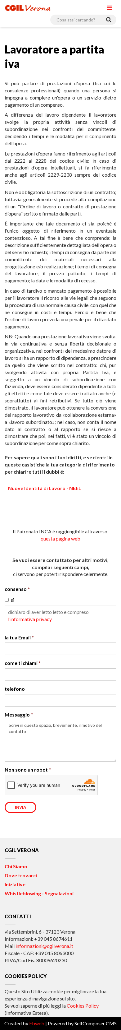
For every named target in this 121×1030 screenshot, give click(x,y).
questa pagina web (60, 538)
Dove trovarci (21, 875)
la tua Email (18, 637)
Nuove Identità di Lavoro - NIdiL (44, 488)
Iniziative (15, 884)
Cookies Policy (83, 1006)
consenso (16, 589)
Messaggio (17, 714)
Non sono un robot (26, 769)
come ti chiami (21, 663)
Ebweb (36, 1023)
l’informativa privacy (30, 619)
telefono (15, 689)
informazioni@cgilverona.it (44, 946)
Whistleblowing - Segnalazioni (39, 893)
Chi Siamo (16, 866)
